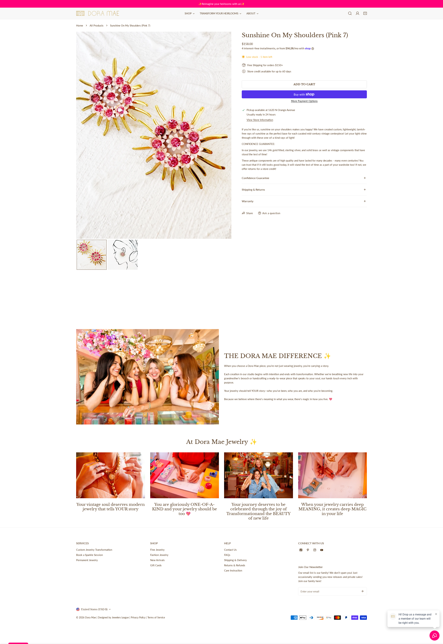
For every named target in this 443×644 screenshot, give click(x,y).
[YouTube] (322, 550)
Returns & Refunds (234, 565)
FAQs (227, 554)
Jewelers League (120, 617)
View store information (260, 119)
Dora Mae (90, 617)
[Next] (223, 135)
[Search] (350, 13)
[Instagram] (315, 550)
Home (79, 25)
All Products (96, 25)
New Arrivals (157, 560)
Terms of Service (156, 617)
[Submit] (362, 591)
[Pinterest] (308, 550)
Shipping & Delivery (235, 560)
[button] (365, 13)
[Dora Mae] (97, 13)
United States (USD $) (94, 609)
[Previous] (84, 135)
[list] (153, 135)
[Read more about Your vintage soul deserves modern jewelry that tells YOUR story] (110, 475)
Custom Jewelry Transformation (94, 549)
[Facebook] (301, 550)
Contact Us (230, 549)
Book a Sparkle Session (89, 554)
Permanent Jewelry (87, 560)
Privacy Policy (138, 617)
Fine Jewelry (157, 549)
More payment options (304, 101)
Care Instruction (233, 570)
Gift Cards (156, 565)
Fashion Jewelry (159, 554)
